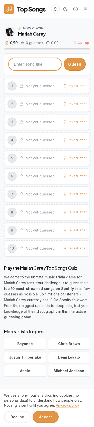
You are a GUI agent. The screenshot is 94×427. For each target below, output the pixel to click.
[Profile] (85, 9)
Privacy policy (67, 405)
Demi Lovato (69, 357)
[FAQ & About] (75, 9)
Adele (25, 371)
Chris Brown (69, 344)
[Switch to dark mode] (65, 9)
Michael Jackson (69, 371)
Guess (74, 64)
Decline (17, 417)
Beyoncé (25, 344)
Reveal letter (77, 86)
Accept (45, 417)
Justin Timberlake (25, 357)
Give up (83, 43)
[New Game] (55, 9)
